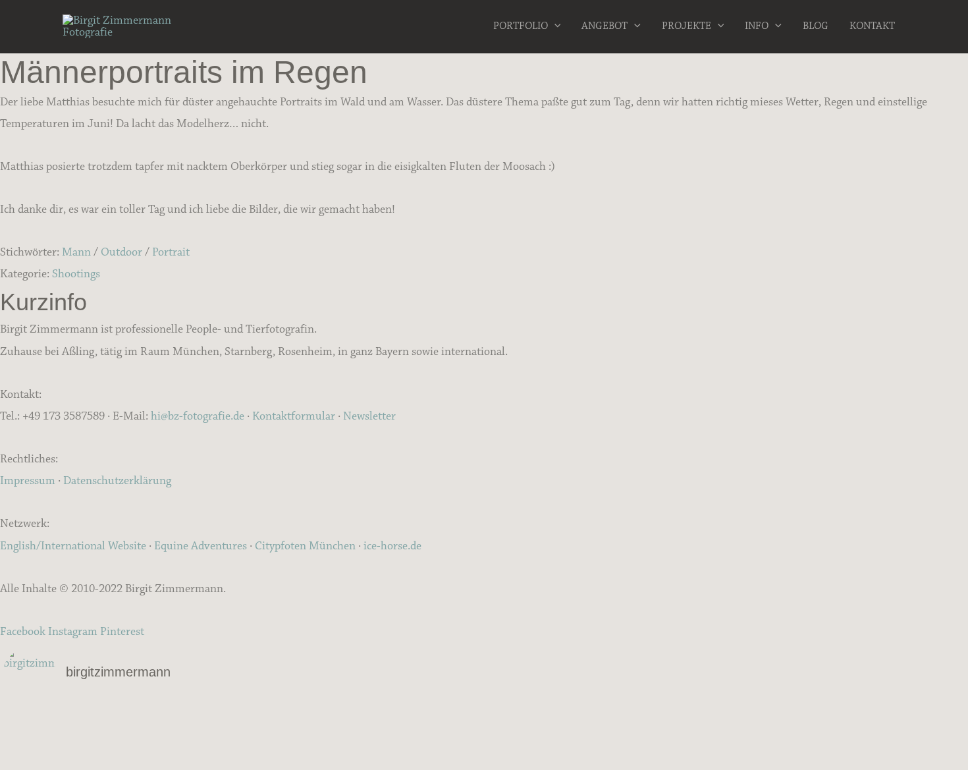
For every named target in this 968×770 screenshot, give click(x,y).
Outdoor (121, 252)
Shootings (76, 274)
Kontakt (872, 26)
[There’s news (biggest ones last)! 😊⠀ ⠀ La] (164, 751)
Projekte (686, 26)
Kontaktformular (293, 416)
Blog (815, 26)
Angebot (604, 26)
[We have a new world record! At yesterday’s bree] (164, 717)
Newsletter (369, 416)
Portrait (171, 252)
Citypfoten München (305, 546)
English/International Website (73, 546)
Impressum (27, 481)
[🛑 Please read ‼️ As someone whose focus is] (804, 734)
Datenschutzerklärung (117, 481)
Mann (76, 252)
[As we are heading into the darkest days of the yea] (484, 734)
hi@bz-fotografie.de (197, 416)
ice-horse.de (392, 546)
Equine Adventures (200, 546)
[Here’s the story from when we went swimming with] (804, 751)
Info (756, 26)
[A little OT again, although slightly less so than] (164, 734)
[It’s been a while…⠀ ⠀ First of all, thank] (484, 717)
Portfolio (520, 26)
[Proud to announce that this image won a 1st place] (804, 717)
